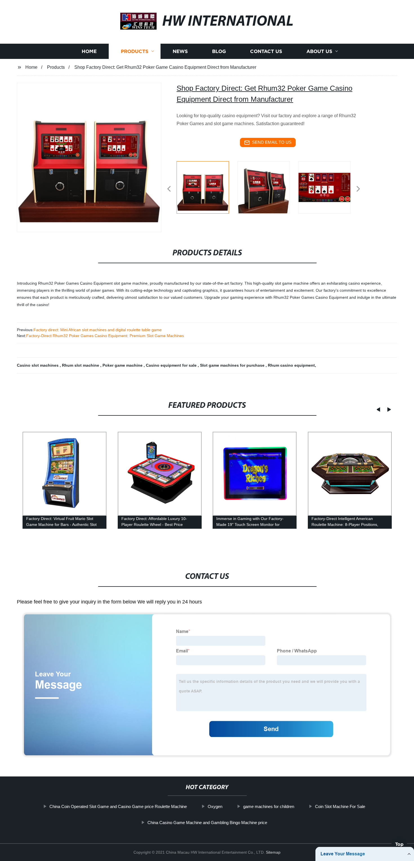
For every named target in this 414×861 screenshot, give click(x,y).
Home (89, 51)
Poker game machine (123, 365)
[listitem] (207, 186)
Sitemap (273, 852)
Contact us (266, 51)
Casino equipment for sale (172, 365)
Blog (219, 51)
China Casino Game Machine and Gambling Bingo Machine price (207, 822)
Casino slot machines (38, 365)
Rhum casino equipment (291, 365)
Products (134, 51)
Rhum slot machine (81, 365)
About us (319, 51)
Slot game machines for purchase (233, 365)
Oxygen (215, 806)
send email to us (271, 142)
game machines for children (268, 806)
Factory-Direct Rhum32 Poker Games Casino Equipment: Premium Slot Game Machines (105, 335)
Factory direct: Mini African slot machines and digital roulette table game (98, 329)
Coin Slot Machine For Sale (340, 806)
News (180, 51)
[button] (169, 189)
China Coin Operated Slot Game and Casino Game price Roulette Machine (118, 806)
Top (399, 845)
